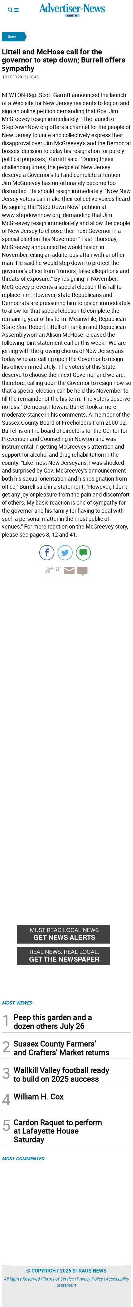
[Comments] (83, 552)
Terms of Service (58, 1279)
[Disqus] (66, 666)
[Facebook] (46, 552)
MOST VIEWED (17, 1003)
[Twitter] (65, 552)
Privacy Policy (90, 1279)
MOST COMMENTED (23, 1158)
